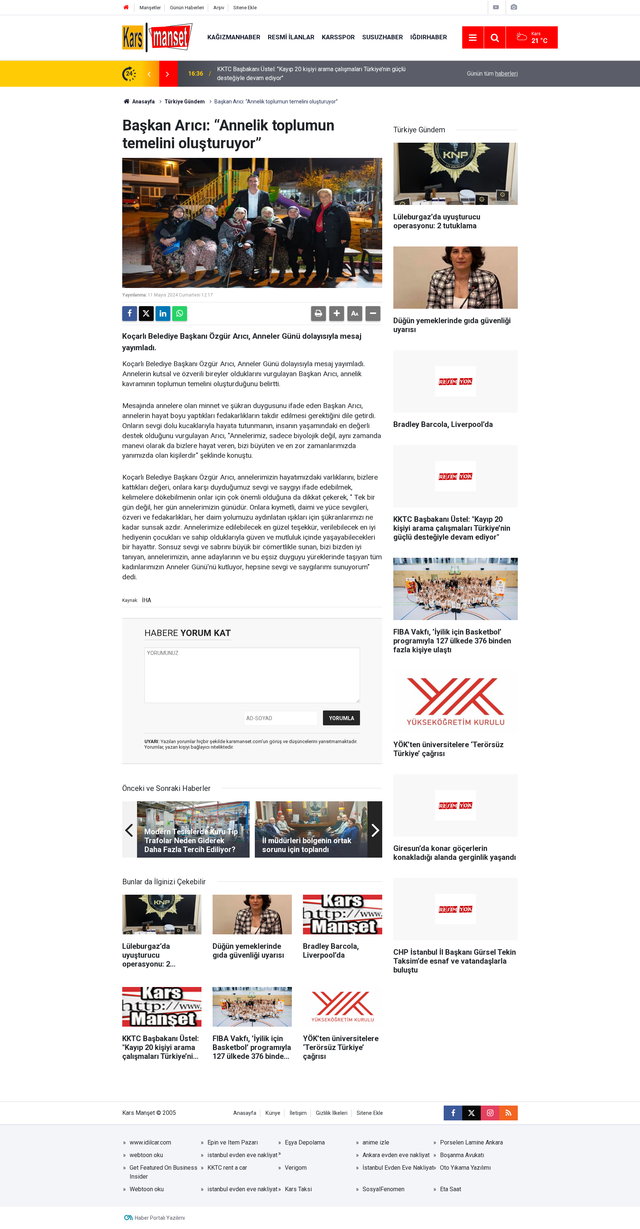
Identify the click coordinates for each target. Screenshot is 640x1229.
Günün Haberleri (187, 7)
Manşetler (150, 7)
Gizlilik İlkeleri (331, 1113)
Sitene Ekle (245, 7)
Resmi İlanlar (291, 37)
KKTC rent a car (227, 1167)
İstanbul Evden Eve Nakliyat (398, 1167)
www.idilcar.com (150, 1142)
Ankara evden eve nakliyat (396, 1155)
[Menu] (473, 38)
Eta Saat (450, 1189)
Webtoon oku (147, 1189)
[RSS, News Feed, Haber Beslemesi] (508, 1113)
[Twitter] (146, 313)
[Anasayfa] (126, 7)
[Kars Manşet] (157, 36)
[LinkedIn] (163, 313)
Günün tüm (492, 73)
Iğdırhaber (428, 37)
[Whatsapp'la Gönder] (179, 313)
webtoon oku (146, 1155)
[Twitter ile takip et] (471, 1113)
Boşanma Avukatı (462, 1155)
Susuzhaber (382, 37)
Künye (273, 1113)
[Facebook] (129, 313)
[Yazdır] (318, 313)
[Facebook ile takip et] (453, 1113)
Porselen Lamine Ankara (471, 1142)
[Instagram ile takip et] (490, 1113)
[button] (336, 313)
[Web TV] (496, 7)
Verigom (296, 1167)
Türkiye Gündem (184, 102)
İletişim (298, 1113)
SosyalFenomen (383, 1189)
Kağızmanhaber (233, 37)
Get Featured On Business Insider (163, 1172)
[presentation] (149, 73)
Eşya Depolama (305, 1142)
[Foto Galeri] (514, 7)
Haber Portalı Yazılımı (160, 1218)
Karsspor (338, 37)
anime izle (376, 1142)
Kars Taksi (298, 1189)
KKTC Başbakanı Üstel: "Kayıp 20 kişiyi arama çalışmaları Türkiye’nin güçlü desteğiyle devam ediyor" (311, 74)
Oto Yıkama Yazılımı (465, 1167)
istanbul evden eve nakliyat (242, 1155)
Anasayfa (143, 102)
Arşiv (218, 7)
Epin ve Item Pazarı (232, 1142)
